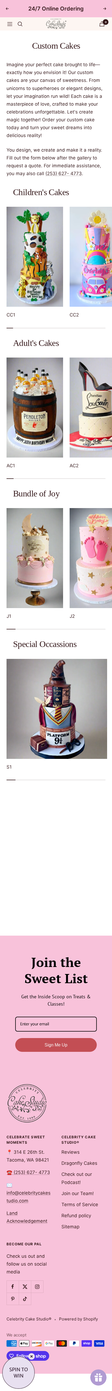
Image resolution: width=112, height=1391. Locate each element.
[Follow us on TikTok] (25, 1299)
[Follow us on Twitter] (25, 1286)
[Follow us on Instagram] (37, 1286)
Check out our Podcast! (76, 1178)
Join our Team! (77, 1193)
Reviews (70, 1152)
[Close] (31, 1356)
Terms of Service (79, 1204)
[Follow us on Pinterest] (13, 1299)
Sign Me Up (56, 1045)
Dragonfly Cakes (79, 1163)
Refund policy (76, 1215)
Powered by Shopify (78, 1319)
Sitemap (70, 1226)
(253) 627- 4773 (63, 173)
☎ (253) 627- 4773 (28, 1172)
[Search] (20, 24)
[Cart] (102, 23)
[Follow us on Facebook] (13, 1286)
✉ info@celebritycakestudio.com (29, 1192)
